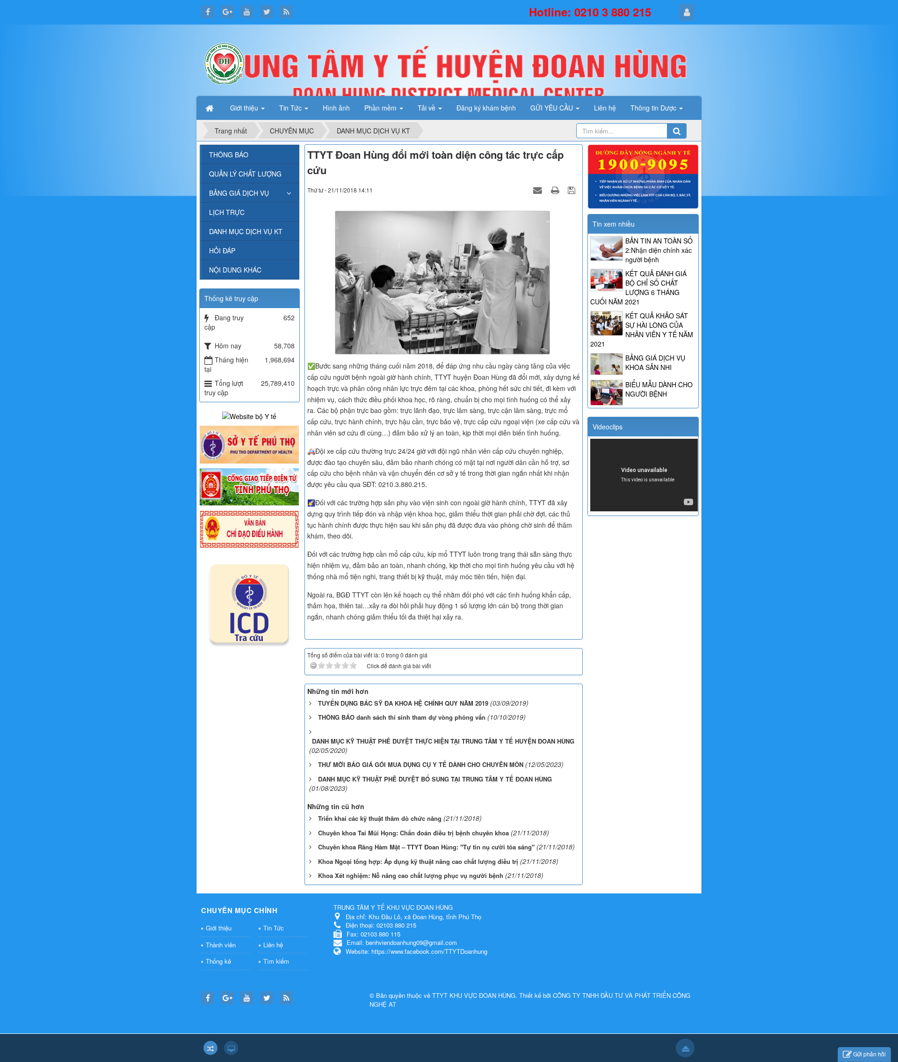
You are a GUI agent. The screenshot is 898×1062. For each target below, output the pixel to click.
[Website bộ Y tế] (249, 415)
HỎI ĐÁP (222, 250)
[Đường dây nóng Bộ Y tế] (643, 175)
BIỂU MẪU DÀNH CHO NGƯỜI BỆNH (659, 389)
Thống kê (218, 961)
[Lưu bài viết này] (573, 189)
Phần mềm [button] (381, 107)
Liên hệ (273, 944)
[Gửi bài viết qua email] (538, 189)
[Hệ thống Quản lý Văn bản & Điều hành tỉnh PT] (249, 528)
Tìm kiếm (276, 961)
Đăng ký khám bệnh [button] (486, 107)
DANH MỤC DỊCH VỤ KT (245, 231)
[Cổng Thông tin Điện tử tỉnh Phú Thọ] (249, 486)
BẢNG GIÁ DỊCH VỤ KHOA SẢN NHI (655, 362)
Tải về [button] (427, 107)
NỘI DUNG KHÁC (235, 269)
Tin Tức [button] (291, 107)
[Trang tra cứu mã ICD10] (249, 601)
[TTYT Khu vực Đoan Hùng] (224, 62)
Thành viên (221, 944)
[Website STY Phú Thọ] (249, 443)
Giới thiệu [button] (245, 107)
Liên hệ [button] (605, 107)
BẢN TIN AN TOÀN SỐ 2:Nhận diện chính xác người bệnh (659, 250)
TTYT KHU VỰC (455, 995)
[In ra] (556, 189)
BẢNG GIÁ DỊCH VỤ (239, 193)
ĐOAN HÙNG (497, 995)
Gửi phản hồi (869, 1054)
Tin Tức (273, 927)
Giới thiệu (219, 927)
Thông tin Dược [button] (654, 107)
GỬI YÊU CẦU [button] (552, 107)
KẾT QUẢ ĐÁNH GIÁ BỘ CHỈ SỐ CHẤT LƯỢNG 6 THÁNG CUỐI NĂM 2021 (638, 287)
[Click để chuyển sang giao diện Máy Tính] (231, 1048)
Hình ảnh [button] (336, 107)
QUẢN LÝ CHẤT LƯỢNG (245, 173)
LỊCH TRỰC (227, 212)
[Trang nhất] (210, 107)
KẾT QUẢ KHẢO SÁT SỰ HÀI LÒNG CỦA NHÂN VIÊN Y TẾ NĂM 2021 (641, 329)
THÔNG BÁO (228, 154)
